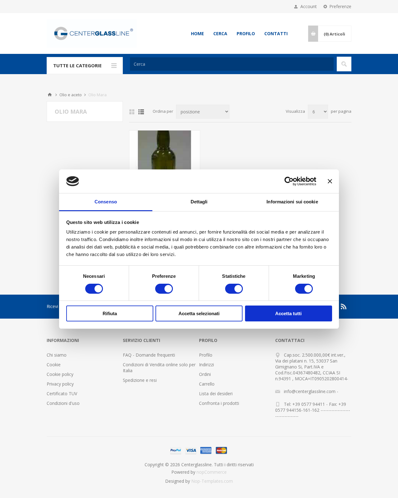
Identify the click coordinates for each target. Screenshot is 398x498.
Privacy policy (60, 384)
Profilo (246, 33)
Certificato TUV (62, 393)
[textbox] (232, 64)
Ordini (205, 374)
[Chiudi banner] (330, 181)
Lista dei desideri (216, 393)
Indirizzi (206, 365)
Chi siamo (57, 355)
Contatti (276, 33)
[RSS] (344, 306)
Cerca (220, 33)
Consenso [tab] (106, 201)
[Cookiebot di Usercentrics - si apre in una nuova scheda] (289, 181)
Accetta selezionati (199, 313)
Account (308, 6)
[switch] (164, 289)
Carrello (207, 384)
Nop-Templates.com (212, 481)
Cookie (54, 365)
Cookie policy (60, 374)
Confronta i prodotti (219, 403)
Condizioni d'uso (63, 403)
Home (197, 33)
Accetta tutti (288, 313)
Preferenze (340, 6)
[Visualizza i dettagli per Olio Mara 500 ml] (164, 165)
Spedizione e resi (140, 380)
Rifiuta (110, 313)
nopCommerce (212, 472)
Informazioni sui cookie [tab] (292, 201)
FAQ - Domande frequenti (149, 355)
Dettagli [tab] (199, 201)
